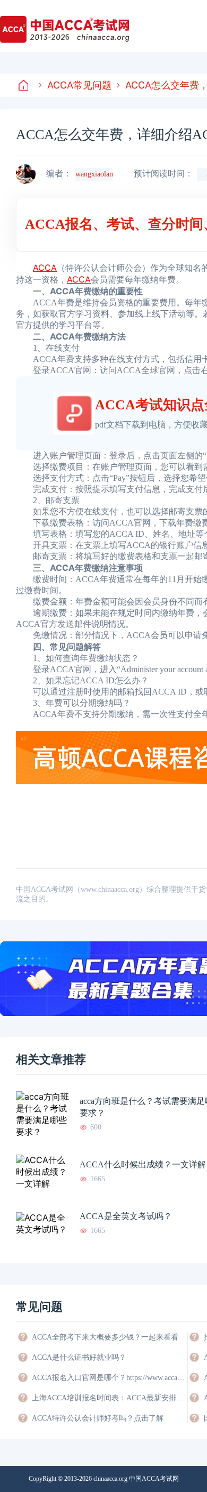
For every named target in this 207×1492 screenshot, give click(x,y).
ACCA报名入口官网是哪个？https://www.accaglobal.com (109, 1378)
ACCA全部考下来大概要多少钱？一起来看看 (105, 1337)
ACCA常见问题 (79, 85)
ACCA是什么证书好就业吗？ (79, 1357)
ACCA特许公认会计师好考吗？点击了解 (97, 1418)
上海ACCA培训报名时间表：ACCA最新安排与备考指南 (109, 1398)
